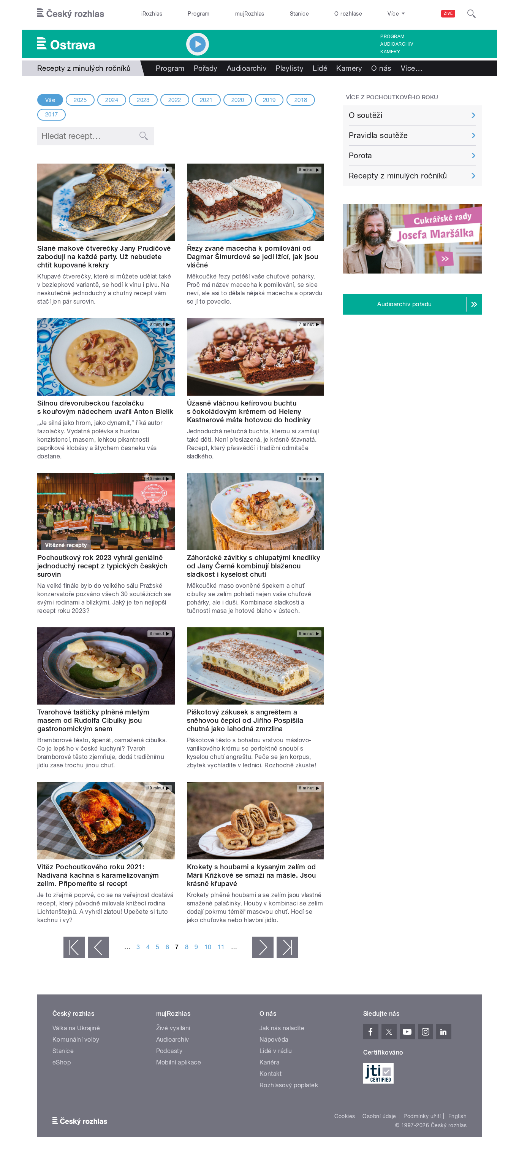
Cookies (344, 1116)
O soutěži (365, 115)
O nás (381, 68)
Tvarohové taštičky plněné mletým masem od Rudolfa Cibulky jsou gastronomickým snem (93, 720)
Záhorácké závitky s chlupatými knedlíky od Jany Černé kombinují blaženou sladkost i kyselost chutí (253, 566)
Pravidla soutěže (378, 135)
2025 (80, 100)
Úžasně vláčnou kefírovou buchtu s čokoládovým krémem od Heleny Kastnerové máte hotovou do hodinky (249, 411)
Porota (360, 155)
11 (221, 947)
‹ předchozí (98, 947)
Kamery (390, 51)
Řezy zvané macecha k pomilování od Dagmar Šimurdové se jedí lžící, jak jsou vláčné (252, 256)
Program (198, 14)
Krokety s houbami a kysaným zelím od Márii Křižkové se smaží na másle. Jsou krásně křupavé (251, 875)
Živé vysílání (173, 1028)
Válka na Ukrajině (76, 1028)
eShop (61, 1062)
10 (208, 947)
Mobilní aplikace (178, 1062)
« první (74, 947)
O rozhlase (348, 14)
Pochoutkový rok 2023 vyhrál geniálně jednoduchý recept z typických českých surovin (102, 566)
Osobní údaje (379, 1116)
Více (411, 68)
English (457, 1116)
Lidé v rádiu (276, 1051)
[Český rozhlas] (70, 13)
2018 (300, 100)
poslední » (287, 947)
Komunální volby (75, 1039)
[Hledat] (471, 13)
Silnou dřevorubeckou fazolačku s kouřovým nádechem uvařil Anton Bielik (105, 407)
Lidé (320, 68)
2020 (237, 100)
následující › (263, 947)
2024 (111, 100)
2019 (269, 100)
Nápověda (274, 1039)
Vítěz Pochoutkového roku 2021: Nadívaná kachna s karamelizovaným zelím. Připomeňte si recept (98, 875)
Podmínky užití (422, 1116)
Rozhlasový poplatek (289, 1085)
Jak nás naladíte (282, 1028)
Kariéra (269, 1062)
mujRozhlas (249, 14)
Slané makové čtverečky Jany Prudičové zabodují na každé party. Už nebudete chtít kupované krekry (104, 256)
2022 (174, 100)
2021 (206, 100)
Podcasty (169, 1051)
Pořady (206, 68)
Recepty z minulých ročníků (398, 175)
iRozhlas (152, 14)
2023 (143, 100)
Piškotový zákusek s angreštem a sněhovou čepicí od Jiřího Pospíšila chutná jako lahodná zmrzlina (245, 720)
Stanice (299, 14)
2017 (51, 114)
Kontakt (271, 1073)
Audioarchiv (396, 44)
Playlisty (289, 68)
